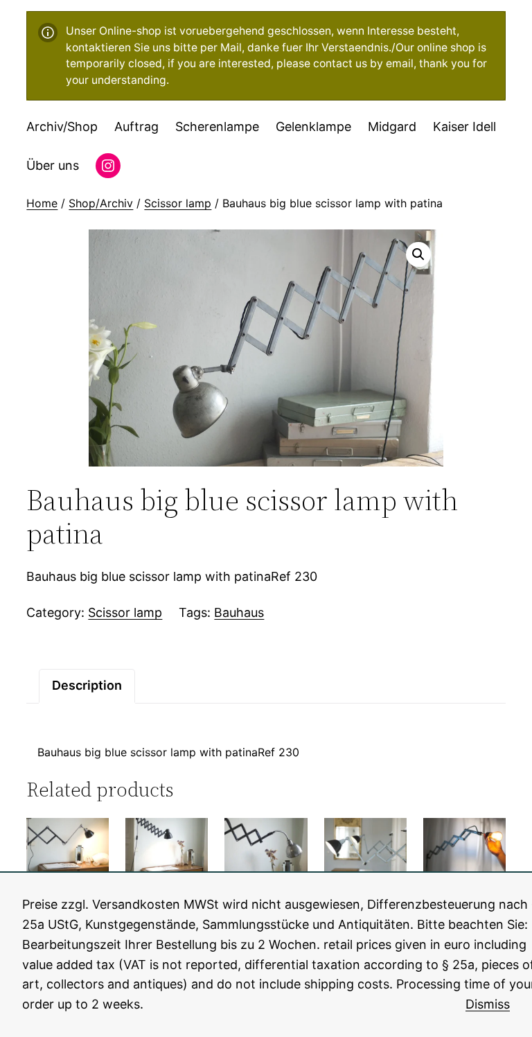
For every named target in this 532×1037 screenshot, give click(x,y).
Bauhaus (239, 612)
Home (41, 203)
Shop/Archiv (101, 203)
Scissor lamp (177, 203)
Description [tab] (87, 685)
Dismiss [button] (488, 1004)
